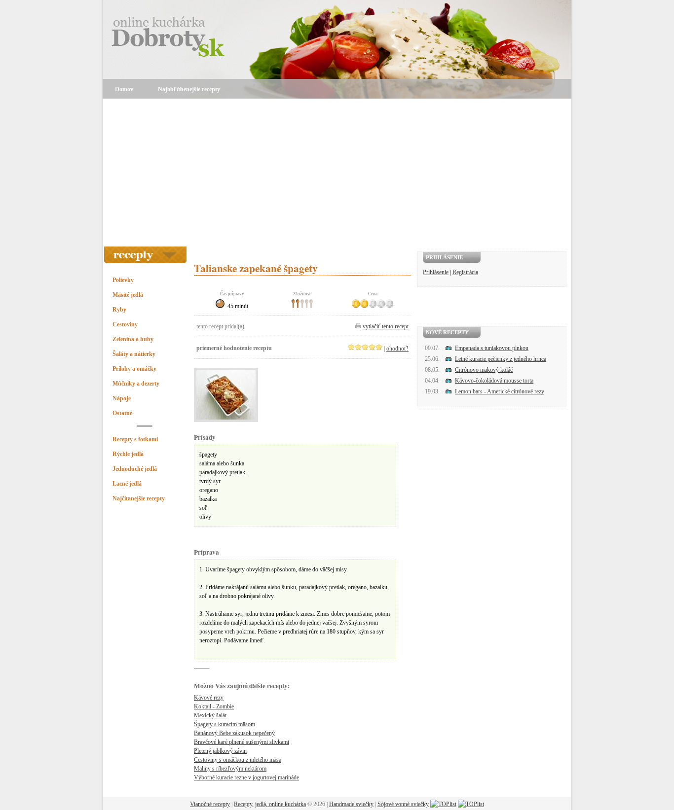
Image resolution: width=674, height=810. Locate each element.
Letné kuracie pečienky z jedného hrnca (500, 358)
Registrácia (465, 272)
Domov (124, 89)
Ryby (119, 309)
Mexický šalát (210, 715)
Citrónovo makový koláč (484, 369)
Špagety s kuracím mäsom (224, 724)
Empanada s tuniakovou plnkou (491, 348)
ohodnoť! (397, 348)
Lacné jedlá (127, 483)
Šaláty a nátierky (133, 354)
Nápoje (121, 398)
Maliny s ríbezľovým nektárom (230, 768)
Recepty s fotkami (135, 439)
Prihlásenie (436, 272)
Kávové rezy (209, 697)
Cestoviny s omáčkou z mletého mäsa (237, 759)
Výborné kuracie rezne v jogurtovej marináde (246, 777)
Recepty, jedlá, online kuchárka (270, 804)
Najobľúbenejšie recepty (189, 89)
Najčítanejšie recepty (138, 498)
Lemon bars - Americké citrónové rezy (499, 391)
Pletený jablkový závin (220, 750)
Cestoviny (125, 324)
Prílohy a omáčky (134, 368)
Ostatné (122, 413)
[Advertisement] (337, 173)
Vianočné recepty (210, 804)
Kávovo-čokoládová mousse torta (494, 380)
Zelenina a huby (132, 339)
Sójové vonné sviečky (403, 804)
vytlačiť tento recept (386, 326)
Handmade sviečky (351, 804)
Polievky (123, 280)
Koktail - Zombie (214, 706)
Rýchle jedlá (128, 454)
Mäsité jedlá (127, 294)
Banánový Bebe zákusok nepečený (234, 733)
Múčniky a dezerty (135, 383)
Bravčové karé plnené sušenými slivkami (241, 742)
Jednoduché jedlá (134, 468)
